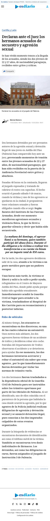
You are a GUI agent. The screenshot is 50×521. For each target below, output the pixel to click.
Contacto (33, 510)
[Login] (47, 6)
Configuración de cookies (25, 515)
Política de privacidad (22, 513)
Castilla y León (9, 30)
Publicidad (25, 510)
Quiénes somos (16, 510)
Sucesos (11, 469)
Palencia (36, 469)
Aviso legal (10, 513)
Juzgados (28, 469)
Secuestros (19, 469)
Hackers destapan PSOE (16, 2)
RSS (38, 510)
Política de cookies (36, 513)
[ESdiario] (25, 7)
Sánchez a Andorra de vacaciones (36, 2)
